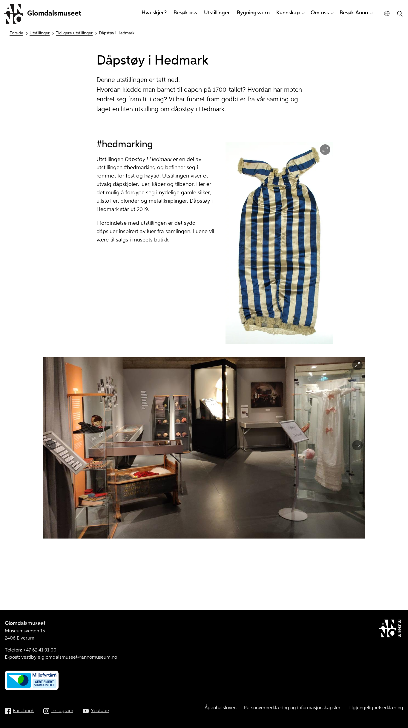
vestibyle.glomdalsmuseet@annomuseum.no (69, 657)
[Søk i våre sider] (400, 14)
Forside (16, 33)
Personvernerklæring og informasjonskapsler (292, 708)
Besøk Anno (354, 13)
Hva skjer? (154, 13)
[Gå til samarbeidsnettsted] (391, 630)
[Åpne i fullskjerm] (325, 149)
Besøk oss (185, 13)
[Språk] (387, 13)
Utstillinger (217, 13)
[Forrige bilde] (50, 445)
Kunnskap (288, 13)
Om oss (320, 13)
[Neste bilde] (357, 445)
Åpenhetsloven (221, 708)
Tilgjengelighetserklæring (375, 708)
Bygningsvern (253, 13)
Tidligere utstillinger (74, 33)
